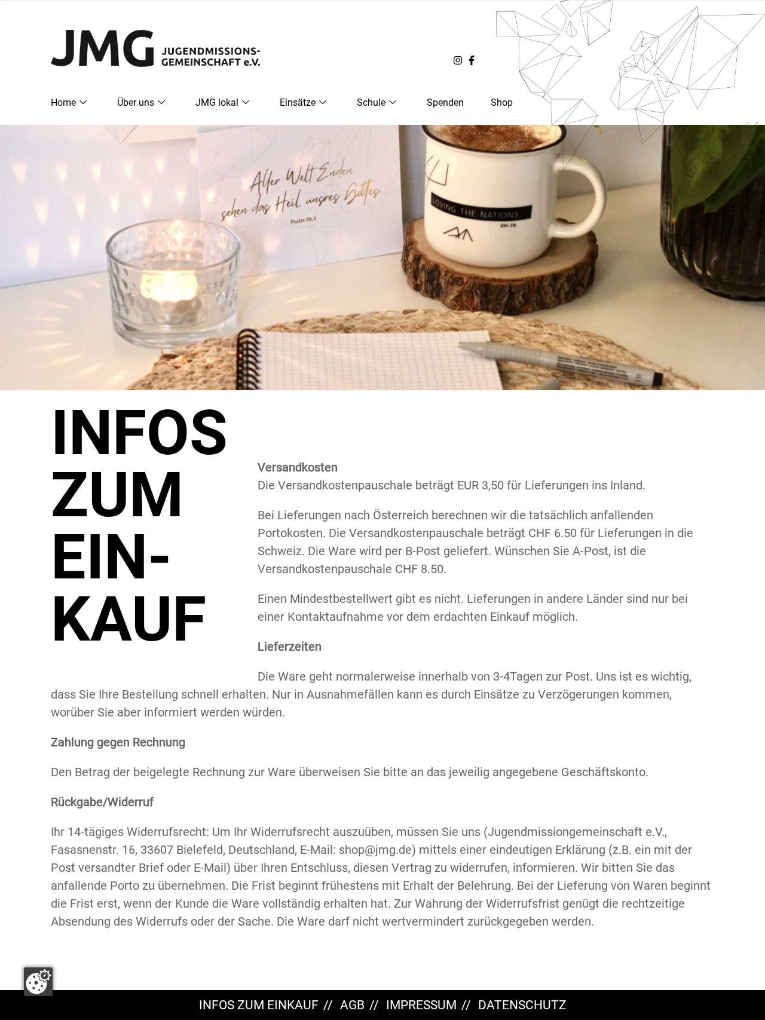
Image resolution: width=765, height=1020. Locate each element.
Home (63, 102)
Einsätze (298, 102)
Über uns (135, 102)
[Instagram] (457, 60)
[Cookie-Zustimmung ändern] (38, 981)
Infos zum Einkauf (259, 1005)
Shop (502, 102)
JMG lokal (216, 102)
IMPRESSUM (421, 1005)
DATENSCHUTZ (522, 1005)
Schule (371, 102)
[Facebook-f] (471, 60)
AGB (352, 1005)
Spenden (445, 102)
